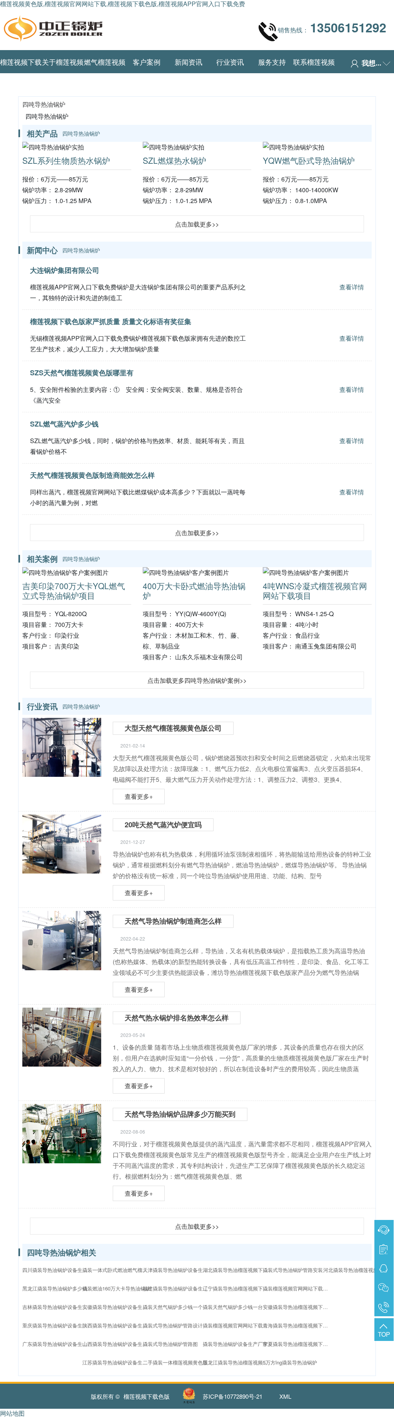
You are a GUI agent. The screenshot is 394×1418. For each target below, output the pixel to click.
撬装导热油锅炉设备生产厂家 (235, 1343)
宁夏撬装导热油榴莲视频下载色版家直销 (297, 1343)
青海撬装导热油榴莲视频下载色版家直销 (297, 1325)
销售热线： (332, 27)
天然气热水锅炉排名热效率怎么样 (177, 1018)
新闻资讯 (188, 62)
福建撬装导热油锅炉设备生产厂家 (177, 1288)
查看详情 (351, 286)
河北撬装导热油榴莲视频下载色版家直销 (357, 1270)
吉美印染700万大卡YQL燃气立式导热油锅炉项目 (73, 590)
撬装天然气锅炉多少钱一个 (173, 1306)
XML (285, 1396)
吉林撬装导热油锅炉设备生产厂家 (57, 1306)
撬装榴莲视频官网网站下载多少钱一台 (237, 1325)
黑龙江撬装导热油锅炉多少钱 (54, 1288)
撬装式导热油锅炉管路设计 (173, 1325)
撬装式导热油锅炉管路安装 (293, 1270)
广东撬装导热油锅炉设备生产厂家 (57, 1343)
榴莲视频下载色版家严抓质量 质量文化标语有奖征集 (110, 321)
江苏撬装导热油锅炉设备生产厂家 (117, 1362)
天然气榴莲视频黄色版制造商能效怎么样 (92, 475)
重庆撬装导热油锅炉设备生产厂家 (57, 1325)
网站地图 (12, 1413)
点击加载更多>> (197, 224)
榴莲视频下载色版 (21, 73)
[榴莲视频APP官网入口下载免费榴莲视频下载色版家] (53, 26)
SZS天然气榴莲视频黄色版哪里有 (82, 373)
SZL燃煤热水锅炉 (174, 160)
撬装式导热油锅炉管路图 (170, 1343)
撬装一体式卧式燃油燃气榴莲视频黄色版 (117, 1270)
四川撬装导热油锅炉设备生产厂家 (57, 1270)
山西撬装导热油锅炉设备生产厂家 (117, 1343)
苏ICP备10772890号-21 (232, 1396)
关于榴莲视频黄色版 (62, 73)
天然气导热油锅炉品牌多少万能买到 (180, 1114)
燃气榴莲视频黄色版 (104, 73)
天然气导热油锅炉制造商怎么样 (173, 921)
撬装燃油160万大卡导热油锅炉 (116, 1288)
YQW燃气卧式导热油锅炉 (309, 160)
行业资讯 (230, 62)
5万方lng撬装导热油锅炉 (290, 1362)
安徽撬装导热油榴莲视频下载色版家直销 (297, 1306)
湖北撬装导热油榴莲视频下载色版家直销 (237, 1270)
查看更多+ (139, 796)
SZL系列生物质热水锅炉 (66, 160)
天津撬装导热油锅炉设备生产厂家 (177, 1270)
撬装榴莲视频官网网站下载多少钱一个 (297, 1288)
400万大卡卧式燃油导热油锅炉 (194, 590)
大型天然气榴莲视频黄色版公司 (173, 728)
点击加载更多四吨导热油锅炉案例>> (197, 680)
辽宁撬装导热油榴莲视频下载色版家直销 (237, 1288)
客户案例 (146, 62)
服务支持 (272, 62)
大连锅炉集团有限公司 (64, 270)
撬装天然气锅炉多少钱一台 (233, 1306)
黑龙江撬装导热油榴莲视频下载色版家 (237, 1362)
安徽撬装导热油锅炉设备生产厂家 (117, 1306)
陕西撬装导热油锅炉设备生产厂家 (117, 1325)
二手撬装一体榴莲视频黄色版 (175, 1362)
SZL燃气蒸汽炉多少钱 (64, 424)
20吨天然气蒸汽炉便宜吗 (163, 825)
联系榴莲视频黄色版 (314, 73)
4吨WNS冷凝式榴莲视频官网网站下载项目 (315, 590)
